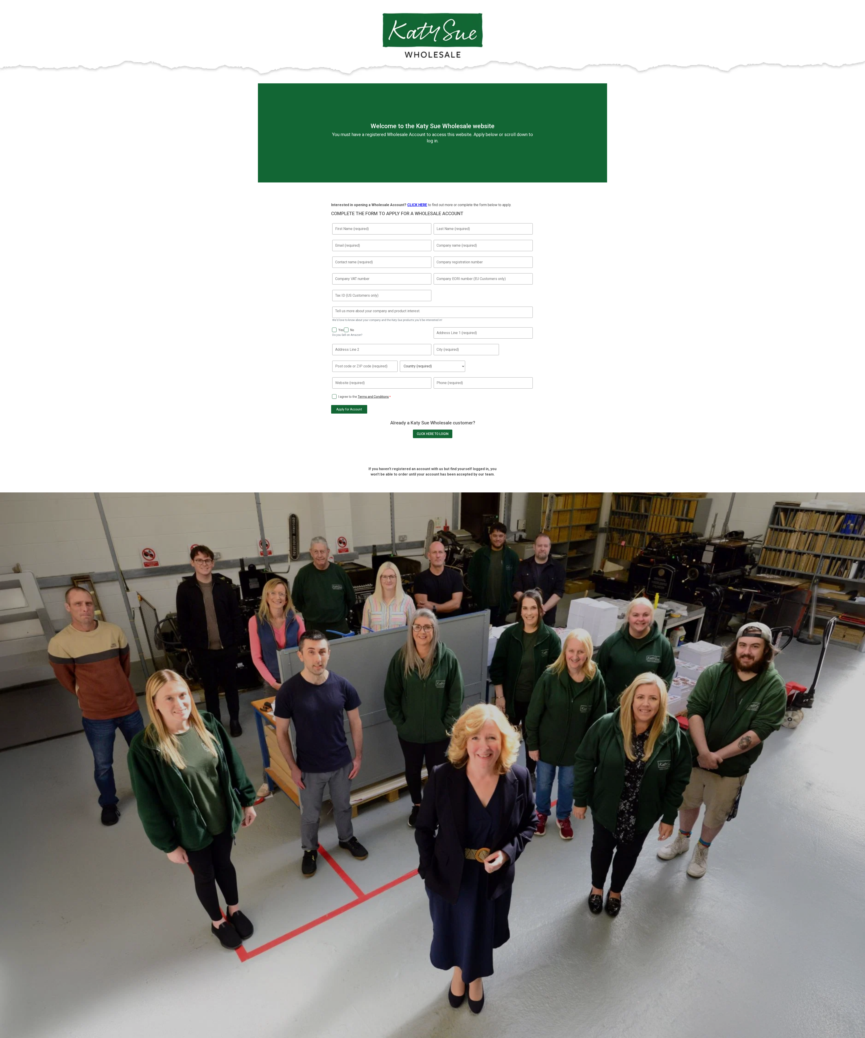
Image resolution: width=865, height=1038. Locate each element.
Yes (341, 330)
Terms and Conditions (373, 396)
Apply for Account (349, 409)
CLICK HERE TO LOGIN (432, 434)
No (352, 330)
